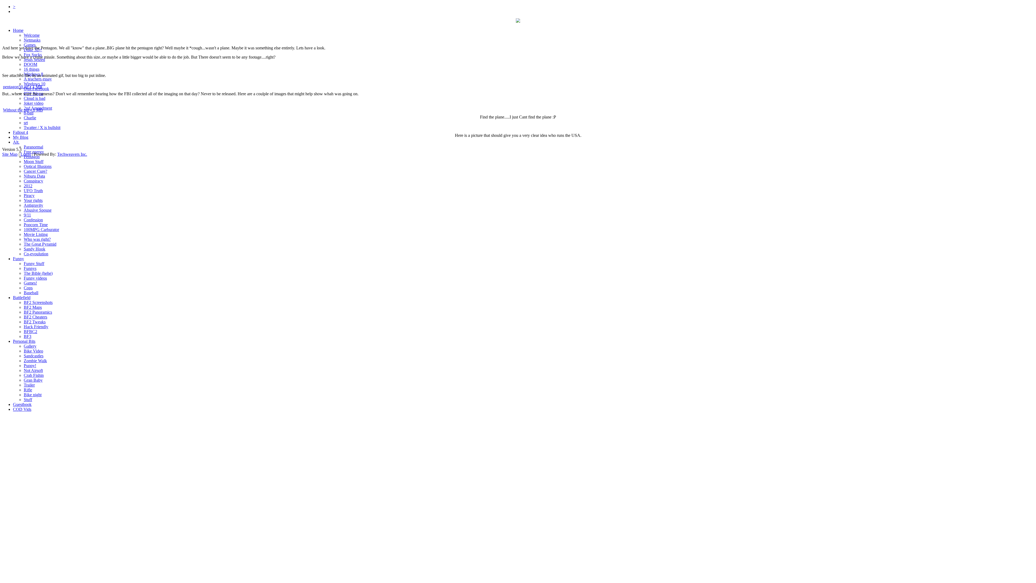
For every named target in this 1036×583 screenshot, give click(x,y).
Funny (18, 258)
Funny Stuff (34, 263)
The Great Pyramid (40, 244)
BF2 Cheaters (35, 317)
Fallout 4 (20, 132)
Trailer (29, 385)
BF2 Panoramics (38, 312)
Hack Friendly (36, 326)
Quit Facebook (36, 88)
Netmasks (32, 40)
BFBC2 (30, 331)
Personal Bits (24, 341)
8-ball (28, 113)
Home (18, 30)
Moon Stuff (33, 161)
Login (26, 154)
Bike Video (33, 351)
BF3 (27, 336)
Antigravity (33, 205)
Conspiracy (33, 181)
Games (30, 45)
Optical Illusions (38, 166)
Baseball (31, 292)
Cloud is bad (34, 98)
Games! (30, 283)
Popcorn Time (36, 224)
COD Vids (22, 409)
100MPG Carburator (41, 229)
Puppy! (30, 365)
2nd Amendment (38, 108)
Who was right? (37, 239)
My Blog (20, 137)
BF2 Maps (33, 307)
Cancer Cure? (35, 171)
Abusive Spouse (38, 210)
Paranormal (33, 147)
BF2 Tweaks (35, 322)
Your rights (33, 200)
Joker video (33, 103)
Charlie (30, 118)
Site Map (10, 154)
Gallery (30, 346)
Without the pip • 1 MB (23, 110)
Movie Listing (36, 234)
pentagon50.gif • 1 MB (22, 86)
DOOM (30, 64)
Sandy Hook (34, 249)
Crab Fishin (34, 375)
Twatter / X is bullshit (42, 127)
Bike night (33, 394)
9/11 (27, 215)
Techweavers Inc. (72, 154)
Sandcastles (33, 356)
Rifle (28, 390)
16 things (31, 69)
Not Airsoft (33, 370)
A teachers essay (38, 79)
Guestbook (22, 404)
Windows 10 (34, 84)
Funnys (30, 268)
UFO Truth (33, 190)
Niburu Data (34, 176)
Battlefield (21, 297)
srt (26, 122)
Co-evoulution (36, 254)
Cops (28, 288)
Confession (33, 220)
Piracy (29, 195)
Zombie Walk (35, 360)
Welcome (32, 35)
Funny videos (35, 278)
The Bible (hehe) (38, 273)
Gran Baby (33, 380)
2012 (28, 186)
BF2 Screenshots (38, 302)
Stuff (28, 399)
